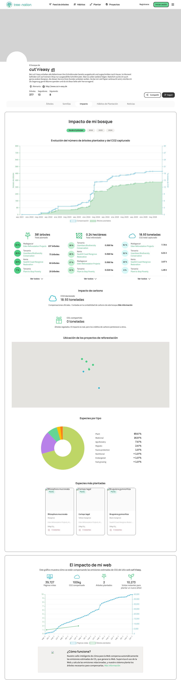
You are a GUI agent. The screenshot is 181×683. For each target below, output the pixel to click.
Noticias (131, 104)
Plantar (97, 4)
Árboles (50, 104)
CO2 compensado (77, 585)
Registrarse (144, 4)
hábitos (81, 4)
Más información (125, 305)
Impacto (84, 104)
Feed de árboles (61, 4)
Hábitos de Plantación (107, 104)
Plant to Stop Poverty (32, 271)
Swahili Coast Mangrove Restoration (33, 263)
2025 (101, 130)
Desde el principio (76, 130)
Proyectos (114, 4)
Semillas (67, 104)
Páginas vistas (50, 585)
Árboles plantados (104, 585)
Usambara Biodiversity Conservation (32, 254)
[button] (82, 359)
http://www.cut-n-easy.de (56, 86)
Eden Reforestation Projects (34, 246)
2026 (91, 130)
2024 (110, 130)
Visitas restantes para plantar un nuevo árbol (131, 586)
